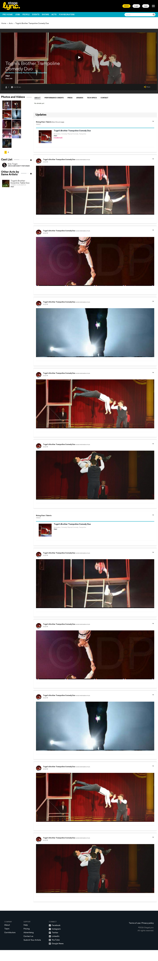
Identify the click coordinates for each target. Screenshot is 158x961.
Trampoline (42, 73)
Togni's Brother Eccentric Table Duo (20, 182)
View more (93, 905)
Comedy (18, 73)
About (37, 98)
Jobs (17, 15)
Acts (53, 15)
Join (145, 6)
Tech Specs (92, 98)
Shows (45, 15)
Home (3, 23)
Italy (7, 76)
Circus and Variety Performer (19, 166)
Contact (104, 98)
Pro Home (8, 15)
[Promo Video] (79, 57)
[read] (56, 138)
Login (136, 6)
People (26, 15)
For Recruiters (66, 15)
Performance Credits (54, 98)
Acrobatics (9, 73)
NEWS (126, 6)
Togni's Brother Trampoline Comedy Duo (72, 131)
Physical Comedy (30, 73)
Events (35, 15)
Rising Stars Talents (44, 122)
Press (69, 98)
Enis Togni (12, 164)
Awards (79, 98)
